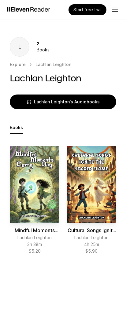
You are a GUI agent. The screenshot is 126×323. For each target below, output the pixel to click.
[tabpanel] (63, 200)
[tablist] (63, 127)
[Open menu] (115, 10)
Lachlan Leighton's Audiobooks (67, 101)
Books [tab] (16, 127)
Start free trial (87, 9)
